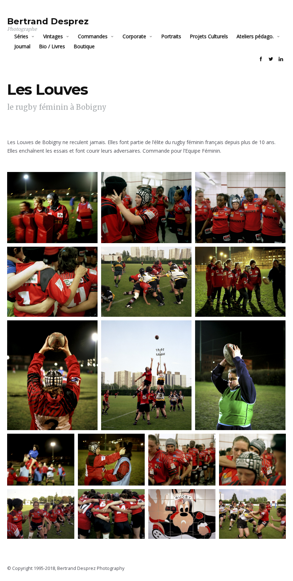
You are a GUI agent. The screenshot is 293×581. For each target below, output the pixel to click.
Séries (21, 36)
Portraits (171, 36)
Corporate (134, 36)
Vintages (53, 36)
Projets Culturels (209, 36)
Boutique (84, 46)
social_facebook (261, 59)
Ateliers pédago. (255, 36)
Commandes (93, 36)
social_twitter (271, 59)
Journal (22, 46)
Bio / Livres (52, 46)
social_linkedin (281, 59)
